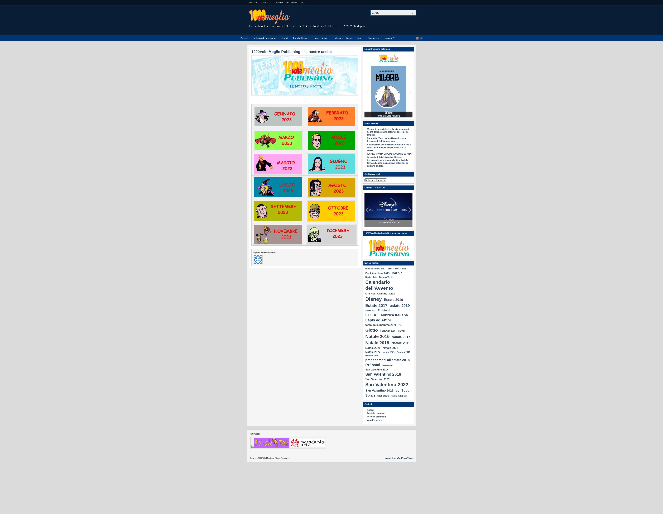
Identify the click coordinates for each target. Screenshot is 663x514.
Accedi (370, 410)
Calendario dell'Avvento (379, 285)
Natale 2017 (401, 337)
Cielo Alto (370, 294)
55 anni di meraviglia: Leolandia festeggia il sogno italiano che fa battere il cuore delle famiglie (388, 132)
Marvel (401, 331)
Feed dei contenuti (376, 413)
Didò (392, 293)
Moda (337, 38)
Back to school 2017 (375, 269)
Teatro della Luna (399, 396)
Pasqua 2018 (371, 355)
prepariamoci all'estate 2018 (387, 360)
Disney (373, 299)
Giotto (371, 330)
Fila (400, 325)
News (349, 38)
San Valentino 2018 (383, 374)
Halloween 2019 (388, 331)
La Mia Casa (299, 38)
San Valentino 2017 (376, 369)
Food (284, 38)
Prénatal (372, 365)
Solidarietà (373, 38)
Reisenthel (387, 365)
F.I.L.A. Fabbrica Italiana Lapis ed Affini (386, 317)
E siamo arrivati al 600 (389, 116)
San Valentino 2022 (386, 384)
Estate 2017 (376, 305)
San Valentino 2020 (377, 379)
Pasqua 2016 (403, 352)
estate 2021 (370, 311)
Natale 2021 (390, 347)
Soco (405, 390)
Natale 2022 (373, 352)
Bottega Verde (386, 277)
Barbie (397, 273)
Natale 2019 (400, 343)
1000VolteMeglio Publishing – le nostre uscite (291, 52)
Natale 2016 (377, 336)
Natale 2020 (373, 347)
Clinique (382, 293)
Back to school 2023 (377, 273)
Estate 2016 (393, 300)
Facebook (421, 38)
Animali (244, 38)
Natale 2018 (377, 342)
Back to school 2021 (397, 269)
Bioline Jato (371, 277)
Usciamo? (388, 38)
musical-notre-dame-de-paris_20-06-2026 (388, 221)
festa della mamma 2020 (381, 324)
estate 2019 (400, 305)
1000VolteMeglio (307, 19)
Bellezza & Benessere (263, 38)
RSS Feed (417, 38)
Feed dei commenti (376, 417)
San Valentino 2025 (379, 390)
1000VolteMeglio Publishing (290, 3)
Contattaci (267, 3)
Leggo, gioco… (319, 38)
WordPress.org (374, 420)
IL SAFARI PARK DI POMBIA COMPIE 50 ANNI (389, 154)
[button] (367, 91)
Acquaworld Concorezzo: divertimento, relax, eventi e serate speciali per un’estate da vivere (389, 148)
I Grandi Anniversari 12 (388, 113)
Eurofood (384, 310)
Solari (370, 395)
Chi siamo (253, 3)
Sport (358, 38)
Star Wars (383, 395)
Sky (397, 391)
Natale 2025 (389, 352)
